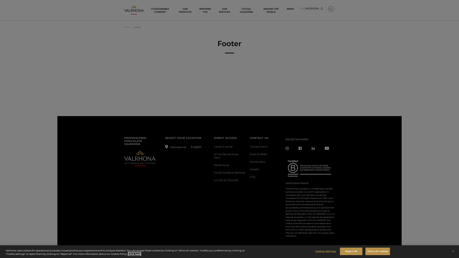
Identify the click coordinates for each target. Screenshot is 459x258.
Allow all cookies (377, 251)
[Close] (453, 251)
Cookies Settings (325, 251)
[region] (229, 251)
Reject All (351, 251)
